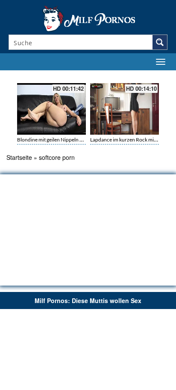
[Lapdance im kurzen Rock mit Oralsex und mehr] (124, 109)
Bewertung (153, 75)
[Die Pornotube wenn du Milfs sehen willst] (88, 18)
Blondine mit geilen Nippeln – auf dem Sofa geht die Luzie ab (83, 139)
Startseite (19, 157)
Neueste (117, 75)
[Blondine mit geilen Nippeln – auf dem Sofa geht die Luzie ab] (51, 109)
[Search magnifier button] (160, 42)
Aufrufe (134, 75)
